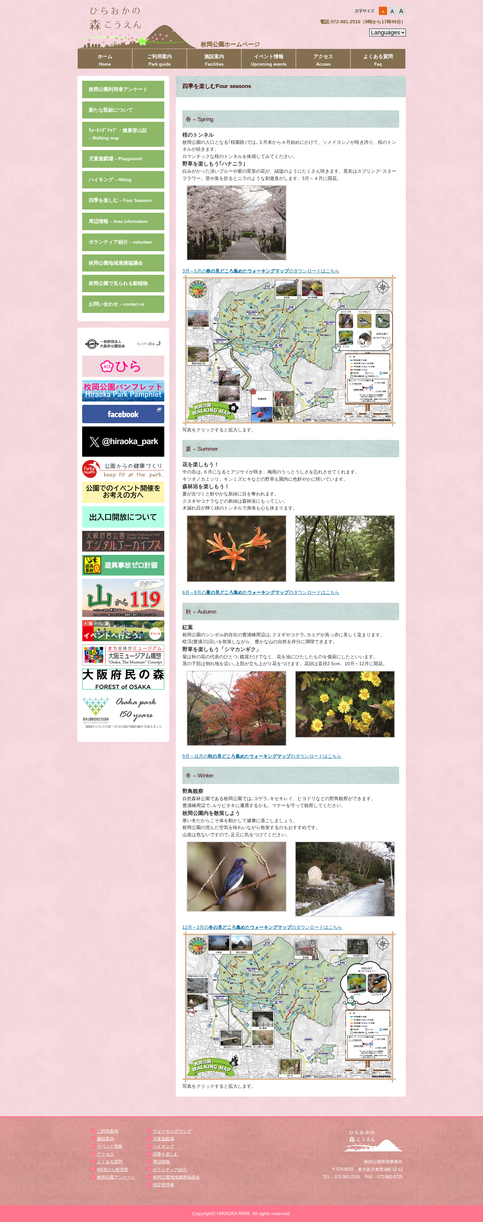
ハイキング (110, 179)
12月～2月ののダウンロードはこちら (262, 927)
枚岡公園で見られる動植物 (118, 283)
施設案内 (214, 60)
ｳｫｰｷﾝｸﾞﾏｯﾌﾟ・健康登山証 (118, 134)
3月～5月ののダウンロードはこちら (260, 270)
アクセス (323, 60)
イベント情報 (269, 60)
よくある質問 (378, 60)
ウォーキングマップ (172, 1131)
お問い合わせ (116, 304)
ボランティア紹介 (120, 242)
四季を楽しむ (120, 200)
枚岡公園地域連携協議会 (116, 263)
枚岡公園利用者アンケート (118, 89)
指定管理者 (163, 1184)
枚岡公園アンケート (116, 1177)
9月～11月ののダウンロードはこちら (261, 756)
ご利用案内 (159, 60)
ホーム (105, 60)
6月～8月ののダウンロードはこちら (260, 592)
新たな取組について (111, 110)
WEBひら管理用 (112, 1169)
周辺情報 (118, 221)
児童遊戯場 (115, 158)
